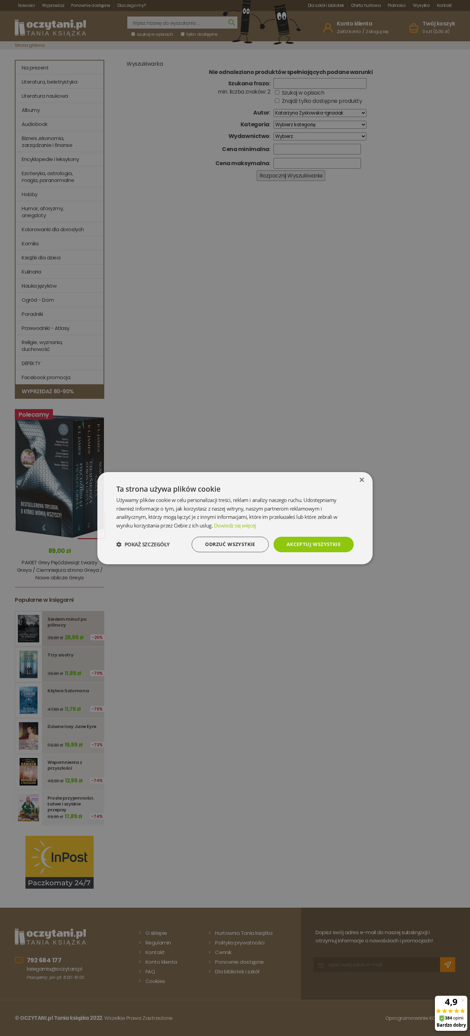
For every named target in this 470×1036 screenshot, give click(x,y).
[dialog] (235, 518)
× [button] (361, 479)
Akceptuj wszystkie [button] (314, 544)
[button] (143, 544)
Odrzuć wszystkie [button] (230, 544)
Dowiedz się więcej (235, 525)
